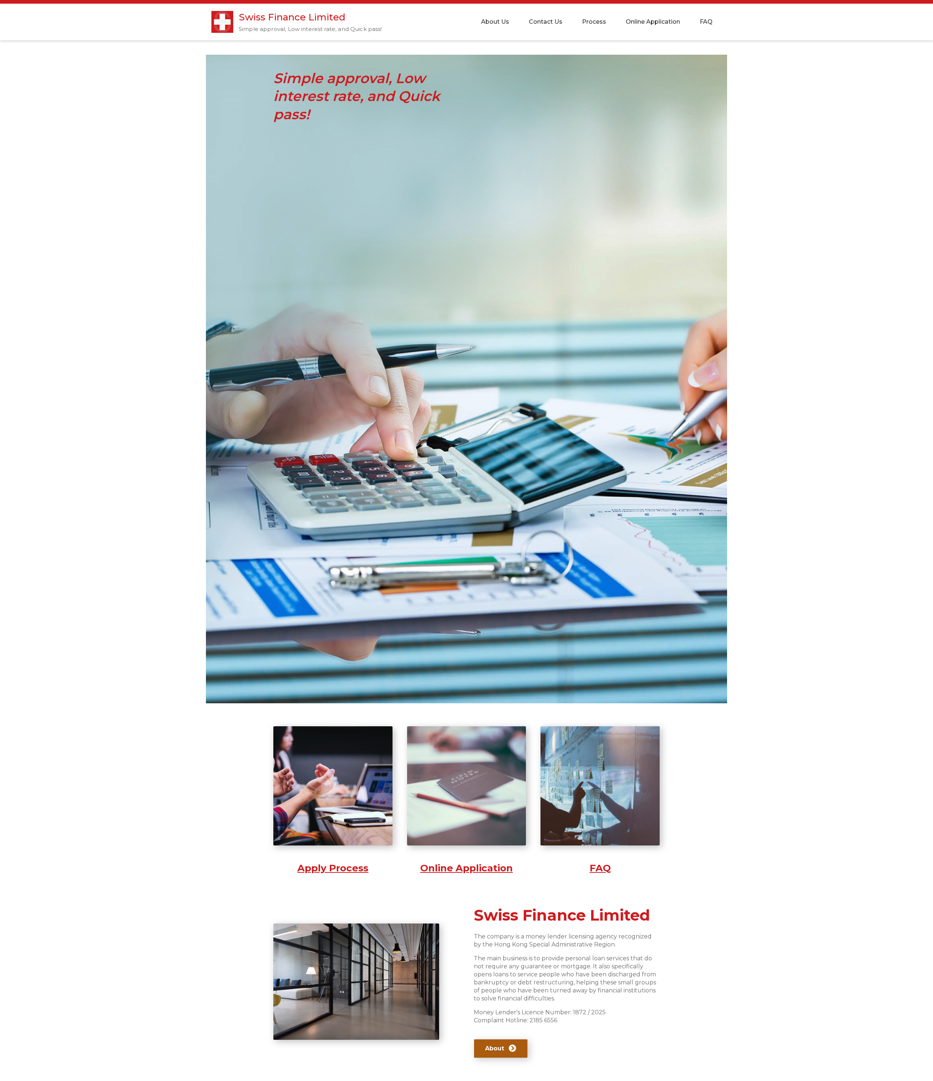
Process (594, 21)
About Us (495, 21)
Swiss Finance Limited (292, 17)
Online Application (653, 21)
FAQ (706, 21)
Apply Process (332, 868)
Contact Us (545, 21)
